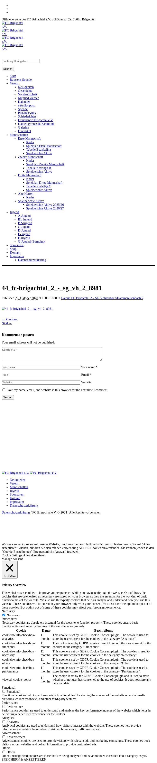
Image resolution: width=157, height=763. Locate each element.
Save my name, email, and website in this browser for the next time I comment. (57, 390)
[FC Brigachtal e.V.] (29, 472)
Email (86, 374)
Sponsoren (17, 494)
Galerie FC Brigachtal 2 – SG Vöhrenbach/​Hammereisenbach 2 (102, 298)
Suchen (7, 68)
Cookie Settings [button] (12, 555)
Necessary (13, 615)
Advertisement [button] (11, 733)
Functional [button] (8, 687)
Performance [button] (10, 702)
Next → (7, 323)
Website (86, 382)
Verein (14, 483)
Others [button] (6, 748)
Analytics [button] (8, 717)
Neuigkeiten (18, 479)
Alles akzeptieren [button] (34, 555)
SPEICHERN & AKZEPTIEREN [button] (24, 759)
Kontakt (15, 498)
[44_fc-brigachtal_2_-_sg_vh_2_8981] (27, 308)
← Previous (9, 319)
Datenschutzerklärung (24, 505)
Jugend (14, 490)
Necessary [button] (8, 611)
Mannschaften (19, 487)
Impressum (17, 501)
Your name (89, 367)
